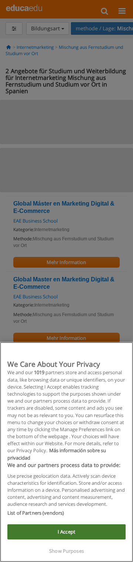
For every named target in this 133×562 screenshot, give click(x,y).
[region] (66, 452)
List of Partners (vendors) (35, 512)
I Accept (66, 531)
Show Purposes (66, 551)
